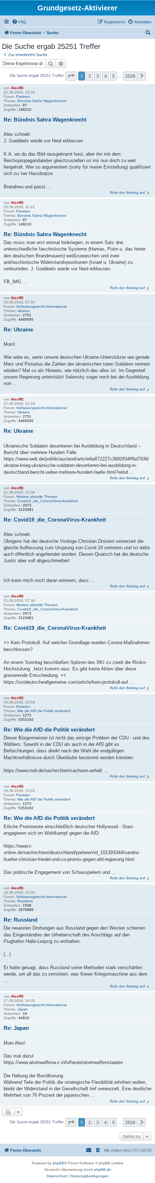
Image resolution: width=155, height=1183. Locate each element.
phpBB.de (102, 1169)
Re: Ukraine (18, 329)
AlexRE (17, 88)
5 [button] (113, 76)
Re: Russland (20, 920)
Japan (22, 1009)
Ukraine (23, 311)
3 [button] (97, 76)
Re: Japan (16, 1028)
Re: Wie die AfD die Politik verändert (49, 729)
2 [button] (89, 76)
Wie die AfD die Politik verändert (43, 711)
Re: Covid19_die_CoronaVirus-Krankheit (55, 520)
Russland (25, 901)
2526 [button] (130, 76)
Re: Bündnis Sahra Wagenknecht (45, 119)
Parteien (23, 96)
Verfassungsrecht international (41, 306)
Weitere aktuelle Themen (37, 497)
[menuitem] (19, 22)
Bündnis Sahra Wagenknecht (41, 101)
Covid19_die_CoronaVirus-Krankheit (47, 501)
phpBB (58, 1163)
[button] (71, 76)
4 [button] (105, 76)
